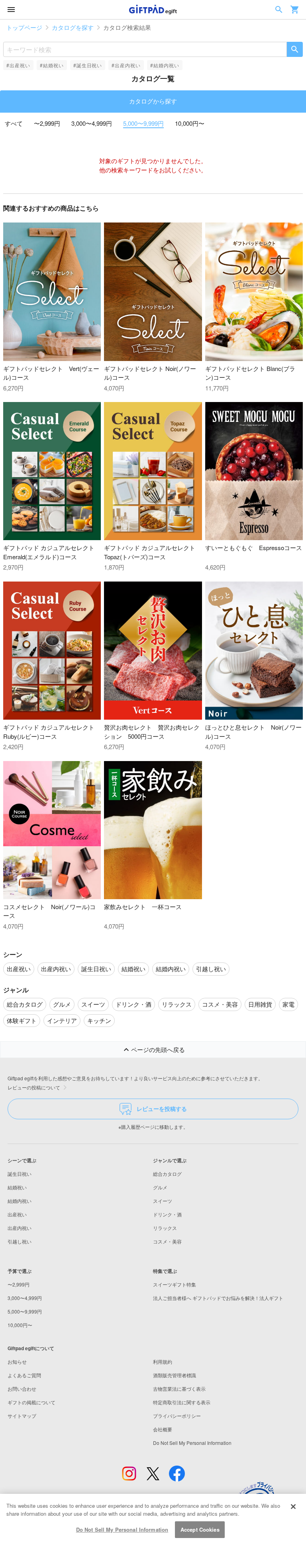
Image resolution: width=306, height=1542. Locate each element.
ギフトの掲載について (31, 1402)
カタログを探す (73, 27)
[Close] (293, 1506)
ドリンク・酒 (167, 1214)
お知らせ (17, 1361)
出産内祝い (19, 1227)
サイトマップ (22, 1415)
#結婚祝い (52, 65)
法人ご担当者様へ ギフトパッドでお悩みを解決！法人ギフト (218, 1297)
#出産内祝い (126, 65)
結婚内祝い (19, 1200)
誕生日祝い (19, 1173)
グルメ (160, 1187)
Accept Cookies (200, 1529)
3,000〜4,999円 (91, 123)
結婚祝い (17, 1187)
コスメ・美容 (167, 1241)
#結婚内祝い (164, 65)
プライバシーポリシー (177, 1415)
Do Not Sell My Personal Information (122, 1529)
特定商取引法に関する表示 (181, 1402)
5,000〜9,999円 (143, 123)
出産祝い (17, 1214)
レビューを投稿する (162, 1109)
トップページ (24, 27)
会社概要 (162, 1429)
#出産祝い (18, 65)
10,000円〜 (189, 123)
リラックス (165, 1227)
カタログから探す (153, 101)
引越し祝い (19, 1241)
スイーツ (162, 1200)
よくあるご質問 (24, 1375)
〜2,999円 (47, 123)
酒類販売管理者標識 (174, 1375)
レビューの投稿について (34, 1087)
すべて (14, 123)
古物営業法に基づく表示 (179, 1388)
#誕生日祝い (87, 65)
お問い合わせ (22, 1388)
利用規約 (162, 1361)
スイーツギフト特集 (174, 1284)
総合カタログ (167, 1173)
